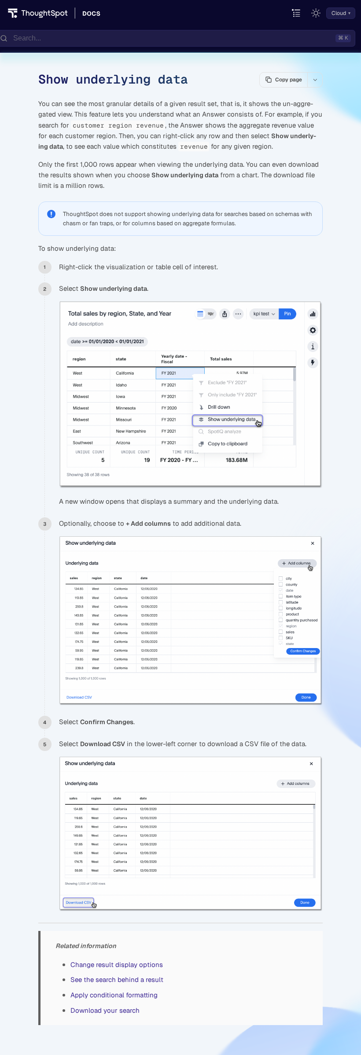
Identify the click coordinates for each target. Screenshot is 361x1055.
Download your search (105, 1010)
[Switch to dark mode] (316, 13)
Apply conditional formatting (114, 995)
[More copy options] (314, 80)
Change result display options (116, 964)
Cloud (339, 13)
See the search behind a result (116, 979)
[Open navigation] (296, 13)
